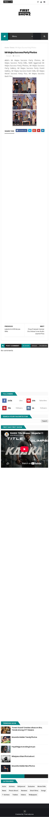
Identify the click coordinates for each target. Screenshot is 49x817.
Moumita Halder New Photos (23, 766)
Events (12, 48)
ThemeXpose (29, 814)
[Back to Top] (24, 811)
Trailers (15, 795)
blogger (26, 346)
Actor (4, 786)
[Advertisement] (24, 26)
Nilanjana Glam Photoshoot (23, 756)
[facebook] (38, 2)
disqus (34, 346)
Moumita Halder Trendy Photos (24, 737)
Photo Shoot (13, 791)
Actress (12, 786)
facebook (43, 346)
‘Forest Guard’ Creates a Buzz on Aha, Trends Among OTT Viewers (27, 728)
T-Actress (6, 795)
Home (7, 48)
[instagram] (44, 2)
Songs (43, 791)
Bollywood (21, 786)
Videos (23, 795)
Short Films (34, 791)
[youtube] (41, 2)
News (4, 791)
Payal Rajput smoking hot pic (23, 747)
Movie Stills (42, 786)
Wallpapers (33, 795)
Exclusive (31, 786)
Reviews (24, 791)
